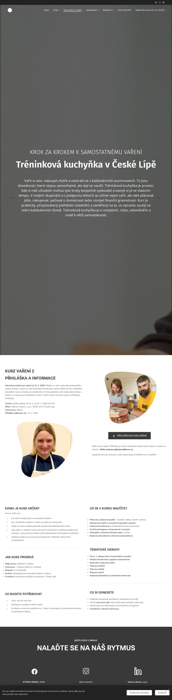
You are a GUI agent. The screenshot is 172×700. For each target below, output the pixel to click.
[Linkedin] (163, 2)
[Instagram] (159, 2)
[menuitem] (47, 10)
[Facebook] (156, 2)
